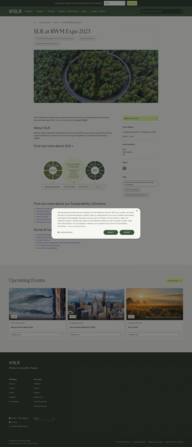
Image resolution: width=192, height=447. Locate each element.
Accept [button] (127, 232)
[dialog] (96, 223)
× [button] (137, 211)
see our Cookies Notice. (77, 226)
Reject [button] (111, 232)
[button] (65, 232)
